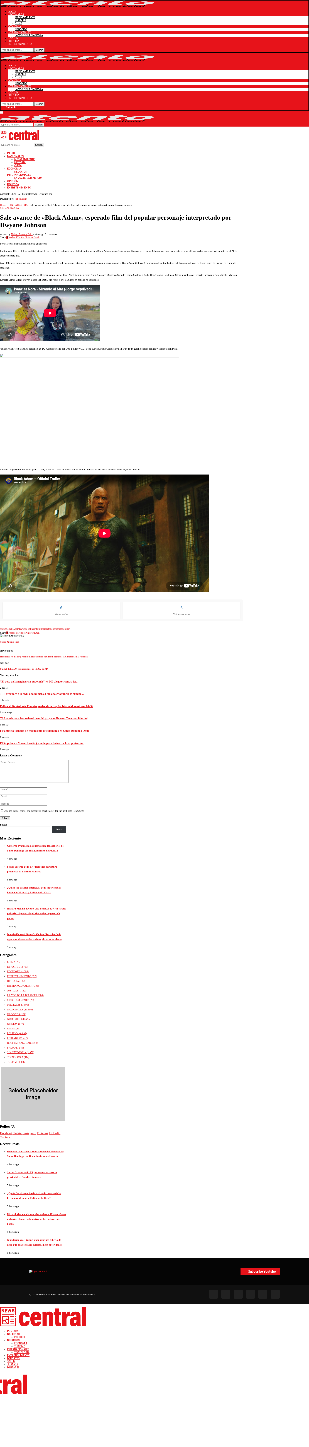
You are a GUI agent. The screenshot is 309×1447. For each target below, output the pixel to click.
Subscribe (11, 107)
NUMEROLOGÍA (19, 1019)
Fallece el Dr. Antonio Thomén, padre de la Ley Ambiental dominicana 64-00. (46, 706)
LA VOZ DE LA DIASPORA (29, 35)
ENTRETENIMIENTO (20, 44)
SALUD (15, 1047)
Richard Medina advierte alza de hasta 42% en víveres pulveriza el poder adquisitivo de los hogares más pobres (36, 913)
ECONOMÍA (14, 26)
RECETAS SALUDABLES (23, 1043)
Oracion (13, 1028)
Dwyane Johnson (27, 629)
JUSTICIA (16, 990)
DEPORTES (17, 967)
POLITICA (13, 41)
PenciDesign (21, 198)
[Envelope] (275, 1294)
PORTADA (17, 1038)
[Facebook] (213, 1294)
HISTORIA (20, 20)
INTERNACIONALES (19, 32)
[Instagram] (238, 1294)
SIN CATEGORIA (18, 205)
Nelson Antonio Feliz (22, 234)
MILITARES (18, 1004)
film (38, 629)
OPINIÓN (13, 38)
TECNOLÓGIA (18, 1057)
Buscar (3, 824)
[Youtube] (250, 1294)
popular (66, 629)
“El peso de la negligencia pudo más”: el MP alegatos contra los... (39, 681)
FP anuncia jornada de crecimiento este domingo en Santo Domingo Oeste (44, 730)
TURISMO (16, 1062)
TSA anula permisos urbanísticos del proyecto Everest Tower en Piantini (43, 718)
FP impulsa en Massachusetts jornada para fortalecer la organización (42, 743)
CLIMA (18, 23)
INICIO (12, 11)
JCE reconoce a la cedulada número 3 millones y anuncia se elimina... (42, 694)
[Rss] (262, 1294)
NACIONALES (16, 14)
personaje (57, 629)
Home (3, 205)
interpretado (46, 629)
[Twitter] (225, 1294)
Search (39, 50)
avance (3, 629)
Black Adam (13, 629)
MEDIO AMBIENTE (25, 17)
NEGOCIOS (21, 29)
